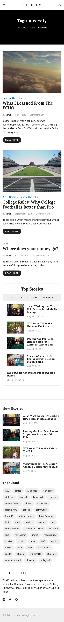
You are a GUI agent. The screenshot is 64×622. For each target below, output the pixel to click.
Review (8, 547)
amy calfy (48, 491)
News (6, 243)
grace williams (12, 528)
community (41, 510)
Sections (14, 197)
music (21, 541)
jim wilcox (53, 528)
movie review (50, 535)
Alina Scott (32, 491)
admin (8, 115)
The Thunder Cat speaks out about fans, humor (31, 374)
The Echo (32, 5)
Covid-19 (9, 516)
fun (53, 522)
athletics (9, 497)
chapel (28, 503)
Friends (42, 522)
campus (52, 497)
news (32, 541)
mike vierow (20, 535)
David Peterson (46, 516)
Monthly (33, 297)
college (26, 510)
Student (20, 554)
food (17, 522)
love (7, 535)
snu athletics (44, 547)
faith (7, 522)
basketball (38, 497)
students (51, 554)
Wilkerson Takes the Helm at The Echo (39, 325)
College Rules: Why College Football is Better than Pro (29, 204)
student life (35, 554)
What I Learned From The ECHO (28, 105)
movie (35, 535)
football (29, 522)
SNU (30, 547)
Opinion (7, 98)
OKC (43, 541)
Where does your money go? (30, 248)
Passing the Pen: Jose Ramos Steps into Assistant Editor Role (40, 341)
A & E (5, 197)
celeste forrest (12, 503)
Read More (12, 140)
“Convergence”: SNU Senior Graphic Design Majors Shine (41, 358)
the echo (31, 560)
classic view (11, 510)
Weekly (48, 297)
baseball (23, 497)
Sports (23, 197)
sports (8, 554)
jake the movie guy (34, 528)
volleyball (45, 560)
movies (8, 541)
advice (18, 491)
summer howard (13, 560)
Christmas (42, 503)
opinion (54, 541)
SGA (20, 547)
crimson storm (26, 516)
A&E (7, 491)
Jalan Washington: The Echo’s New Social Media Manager (42, 309)
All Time (16, 297)
